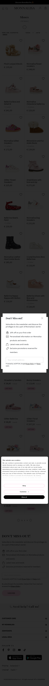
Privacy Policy (30, 364)
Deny (24, 485)
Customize (23, 491)
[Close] (42, 318)
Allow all (24, 497)
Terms (39, 364)
